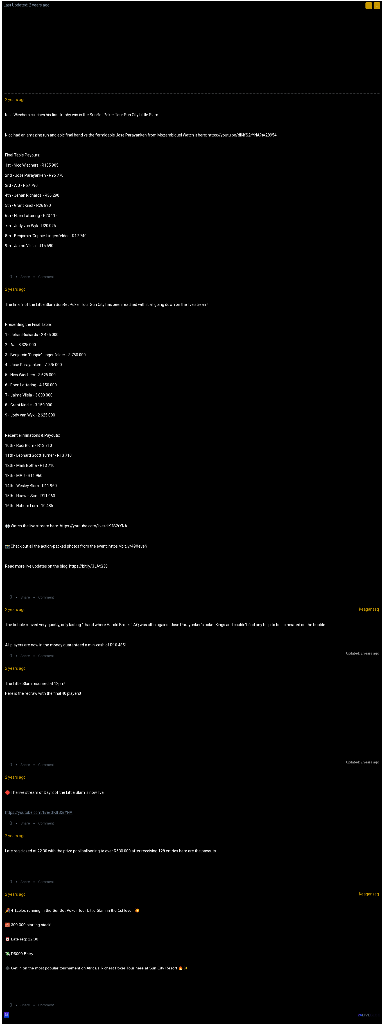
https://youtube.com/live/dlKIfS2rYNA (39, 812)
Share (25, 277)
